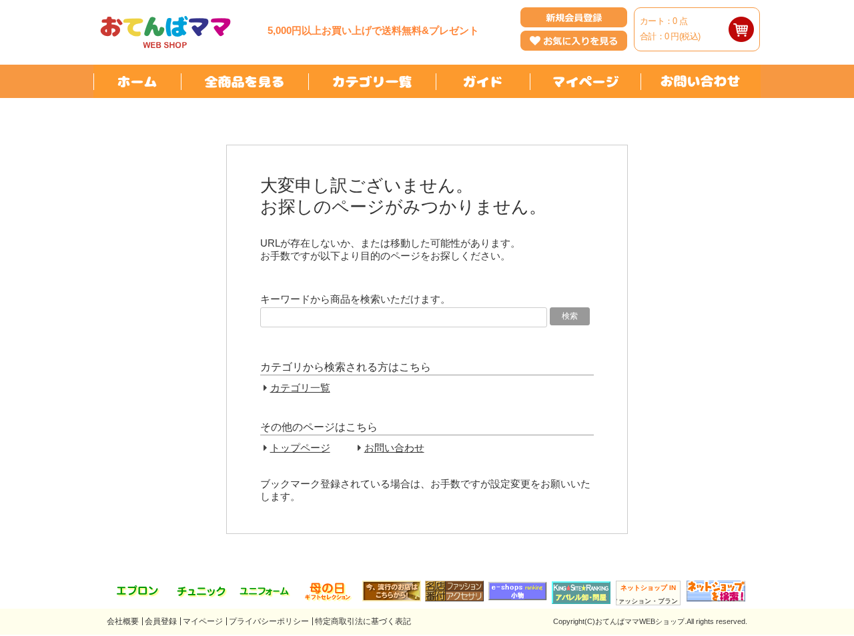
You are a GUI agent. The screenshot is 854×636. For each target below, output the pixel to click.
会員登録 (161, 621)
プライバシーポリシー (269, 621)
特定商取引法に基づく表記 (363, 621)
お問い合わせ (394, 448)
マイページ (203, 621)
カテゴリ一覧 (300, 388)
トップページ (300, 448)
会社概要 (123, 621)
